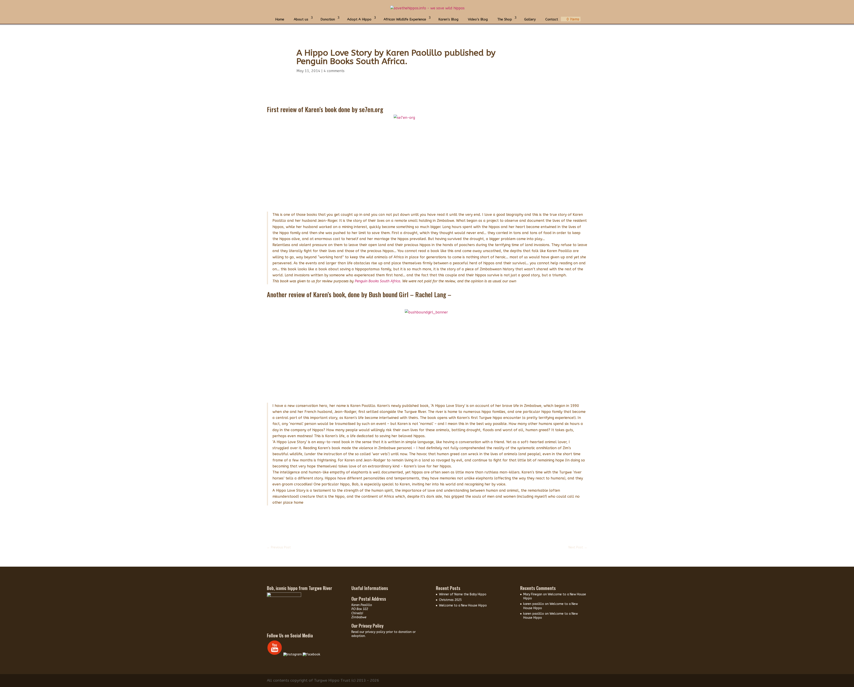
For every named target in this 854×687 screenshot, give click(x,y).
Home (279, 19)
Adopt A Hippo (359, 19)
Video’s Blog (478, 19)
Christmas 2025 (450, 600)
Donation (327, 19)
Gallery (530, 19)
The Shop (504, 19)
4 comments (334, 71)
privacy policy (375, 632)
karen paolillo (533, 604)
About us (301, 19)
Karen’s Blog (448, 19)
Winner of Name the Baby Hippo (462, 594)
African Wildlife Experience (405, 19)
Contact (551, 19)
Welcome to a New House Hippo (463, 605)
